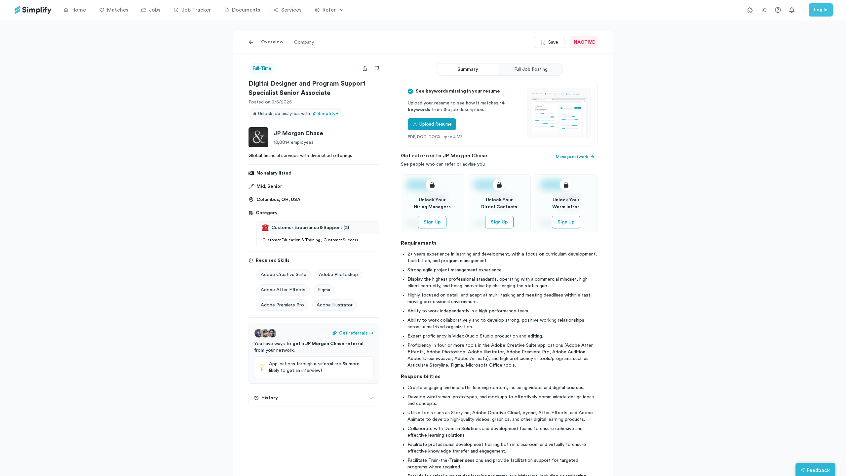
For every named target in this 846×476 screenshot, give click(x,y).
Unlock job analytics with (298, 113)
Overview (272, 42)
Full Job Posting (531, 69)
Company (304, 42)
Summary (467, 69)
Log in (820, 10)
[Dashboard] (33, 10)
